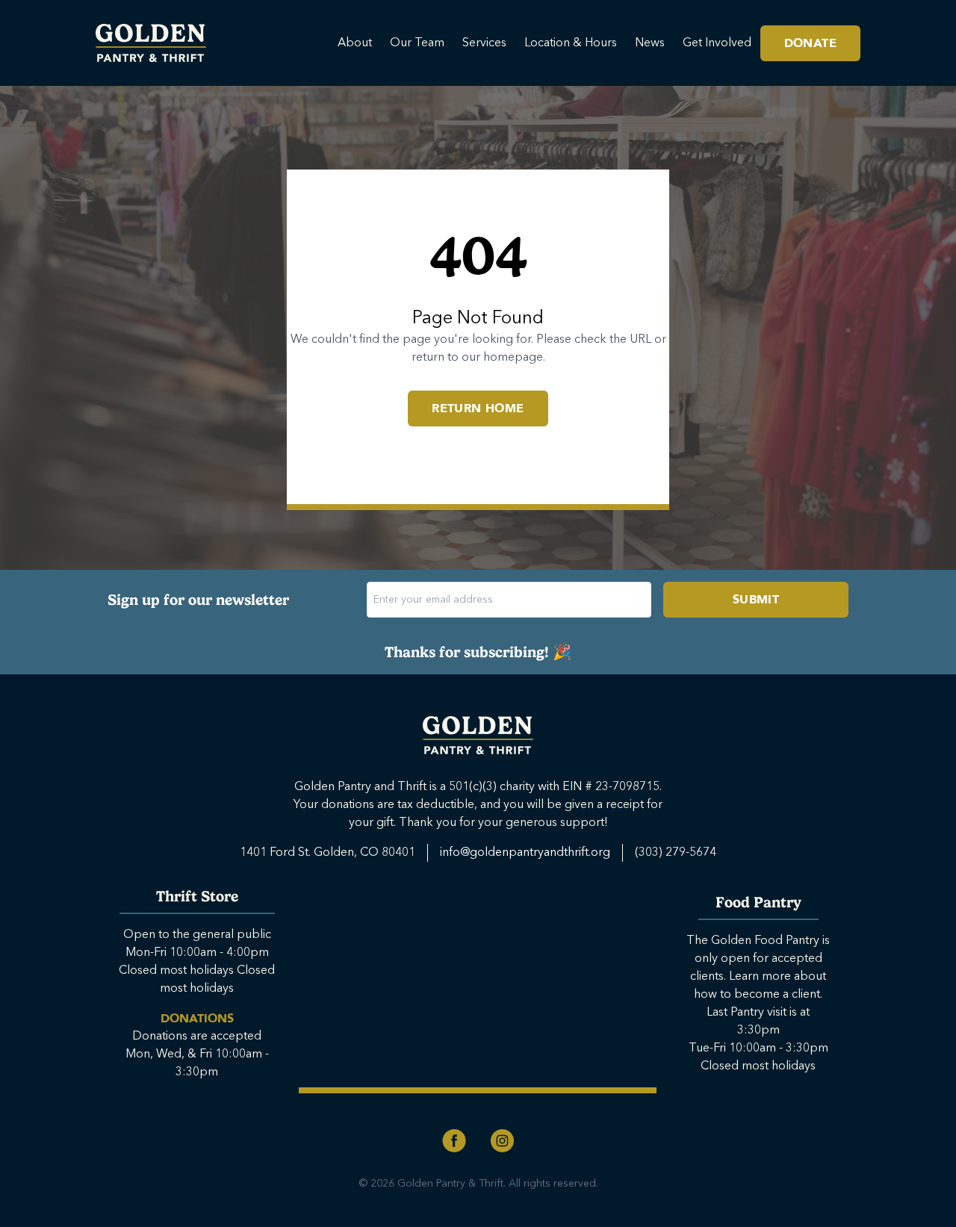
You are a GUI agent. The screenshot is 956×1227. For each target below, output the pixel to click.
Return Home (478, 408)
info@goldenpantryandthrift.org (525, 853)
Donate (810, 43)
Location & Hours (570, 43)
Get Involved (717, 43)
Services (484, 43)
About (355, 43)
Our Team (417, 43)
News (650, 43)
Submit (756, 599)
